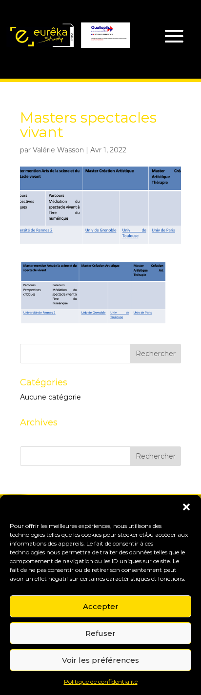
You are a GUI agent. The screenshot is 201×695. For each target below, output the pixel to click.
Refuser (100, 633)
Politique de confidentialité (101, 681)
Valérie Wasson (58, 150)
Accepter (101, 606)
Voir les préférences (100, 660)
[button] (186, 507)
